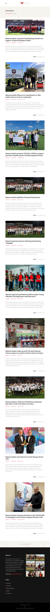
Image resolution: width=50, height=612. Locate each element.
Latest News (13, 42)
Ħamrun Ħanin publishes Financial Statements (22, 197)
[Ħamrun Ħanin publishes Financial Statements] (25, 185)
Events (8, 590)
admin (8, 42)
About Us (9, 585)
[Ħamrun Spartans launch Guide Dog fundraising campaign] (25, 229)
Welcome (9, 583)
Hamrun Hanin (8, 13)
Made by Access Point (25, 604)
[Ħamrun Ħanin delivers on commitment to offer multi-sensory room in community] (25, 77)
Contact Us (9, 593)
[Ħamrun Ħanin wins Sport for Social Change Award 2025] (25, 440)
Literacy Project (10, 588)
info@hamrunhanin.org (16, 574)
